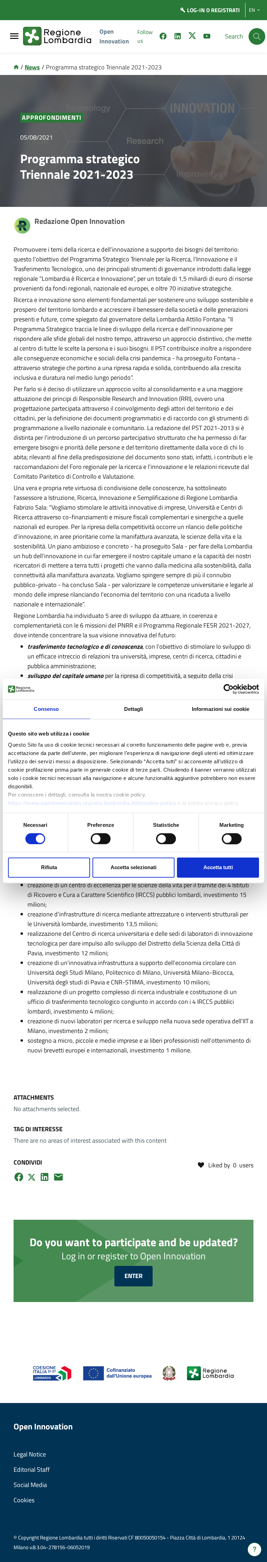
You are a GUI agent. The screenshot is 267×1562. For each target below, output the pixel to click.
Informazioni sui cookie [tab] (220, 709)
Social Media (30, 1484)
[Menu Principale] (14, 36)
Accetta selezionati (133, 868)
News (32, 67)
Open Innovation (114, 36)
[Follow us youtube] (207, 37)
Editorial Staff (32, 1469)
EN (252, 10)
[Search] (257, 36)
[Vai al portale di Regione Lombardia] (61, 36)
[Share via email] (58, 1177)
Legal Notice (30, 1454)
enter (133, 1275)
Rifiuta (49, 868)
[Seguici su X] (192, 37)
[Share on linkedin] (44, 1177)
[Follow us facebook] (163, 37)
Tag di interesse (38, 1129)
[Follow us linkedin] (177, 37)
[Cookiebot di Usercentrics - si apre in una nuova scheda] (228, 689)
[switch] (101, 838)
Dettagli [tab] (133, 709)
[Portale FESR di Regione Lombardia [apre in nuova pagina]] (52, 1372)
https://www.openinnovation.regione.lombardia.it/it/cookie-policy (92, 803)
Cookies (24, 1500)
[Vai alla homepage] (16, 67)
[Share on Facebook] (19, 1177)
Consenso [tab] (46, 709)
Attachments (34, 1097)
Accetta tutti (218, 868)
